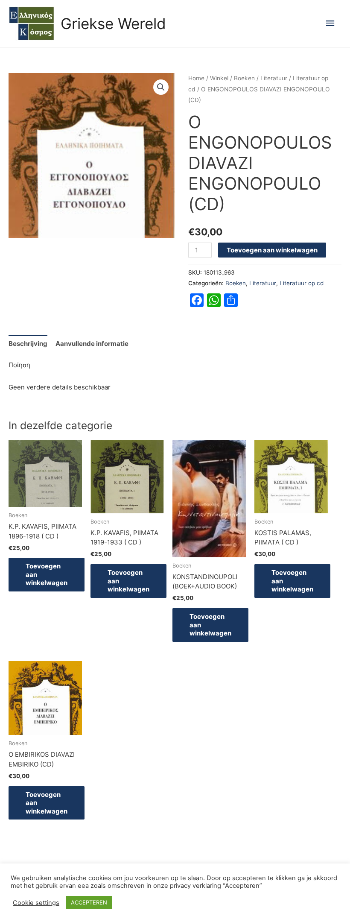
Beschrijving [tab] (28, 344)
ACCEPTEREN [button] (89, 902)
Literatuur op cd (302, 283)
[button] (161, 87)
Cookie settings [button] (36, 903)
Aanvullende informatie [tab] (91, 344)
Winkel (219, 78)
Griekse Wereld (113, 23)
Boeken (244, 78)
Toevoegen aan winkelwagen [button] (46, 574)
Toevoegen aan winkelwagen (272, 250)
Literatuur (273, 78)
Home (196, 78)
